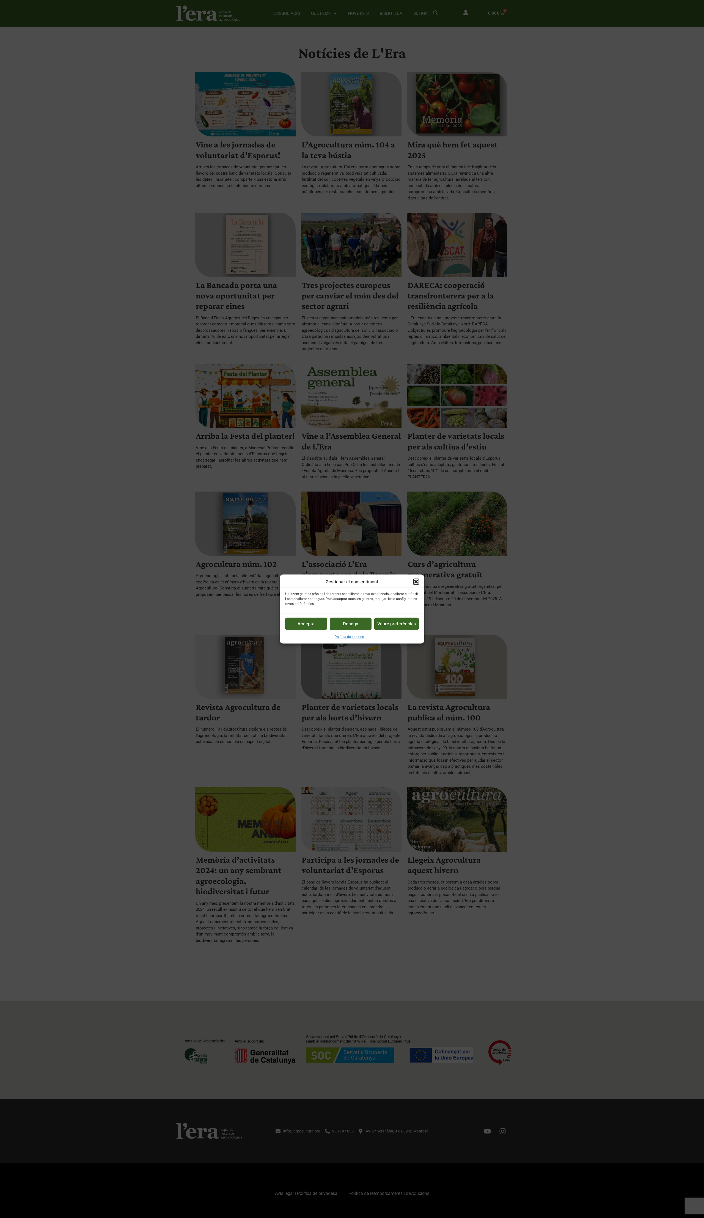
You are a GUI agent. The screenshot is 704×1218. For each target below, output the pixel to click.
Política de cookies (349, 636)
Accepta (306, 623)
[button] (416, 582)
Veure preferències (396, 623)
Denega (350, 623)
